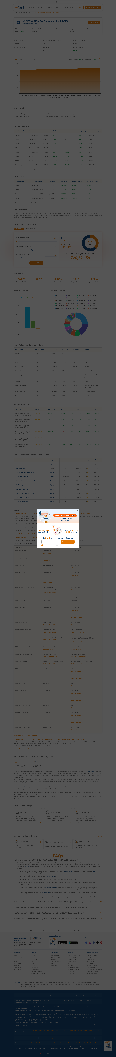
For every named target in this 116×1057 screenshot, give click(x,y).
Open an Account (67, 542)
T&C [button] (57, 545)
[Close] (77, 510)
